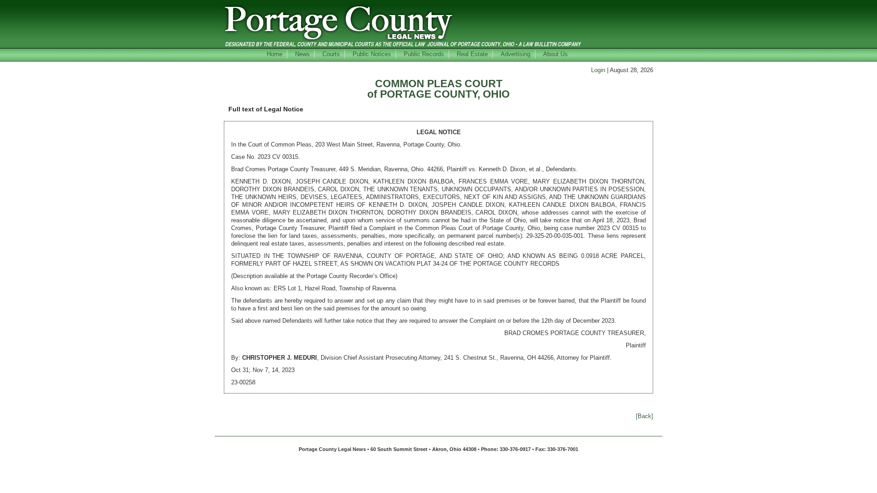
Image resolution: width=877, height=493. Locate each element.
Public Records (424, 54)
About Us (555, 54)
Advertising (515, 54)
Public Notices (372, 54)
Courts (331, 54)
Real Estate (472, 54)
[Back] (644, 416)
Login (598, 70)
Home (274, 54)
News (302, 54)
